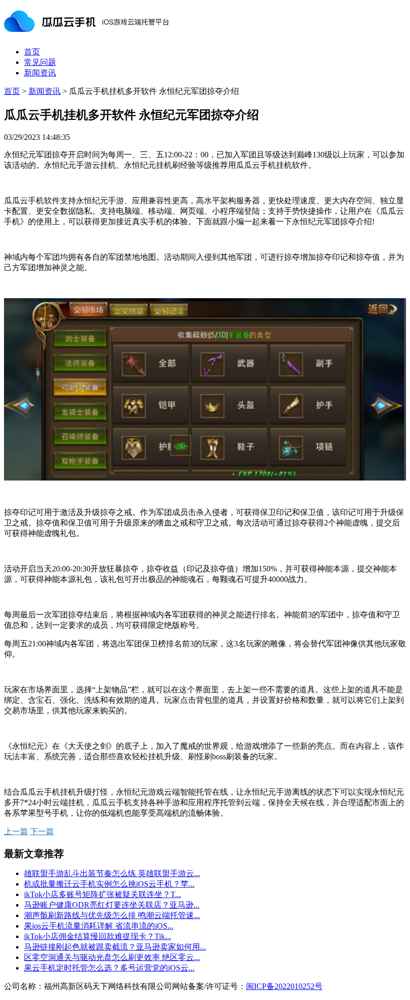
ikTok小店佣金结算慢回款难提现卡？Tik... (97, 936)
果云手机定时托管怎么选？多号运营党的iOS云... (109, 968)
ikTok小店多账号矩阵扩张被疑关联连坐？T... (102, 894)
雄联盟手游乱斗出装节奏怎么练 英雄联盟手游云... (112, 873)
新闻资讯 (40, 72)
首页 (32, 51)
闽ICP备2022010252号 (284, 986)
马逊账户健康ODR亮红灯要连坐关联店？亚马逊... (112, 905)
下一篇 (42, 831)
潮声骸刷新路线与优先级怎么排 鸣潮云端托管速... (112, 915)
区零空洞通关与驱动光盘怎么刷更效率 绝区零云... (112, 957)
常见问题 (40, 62)
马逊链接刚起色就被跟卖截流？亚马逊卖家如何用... (115, 947)
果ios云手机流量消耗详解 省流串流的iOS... (99, 926)
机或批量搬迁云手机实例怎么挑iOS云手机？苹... (109, 884)
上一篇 (16, 831)
